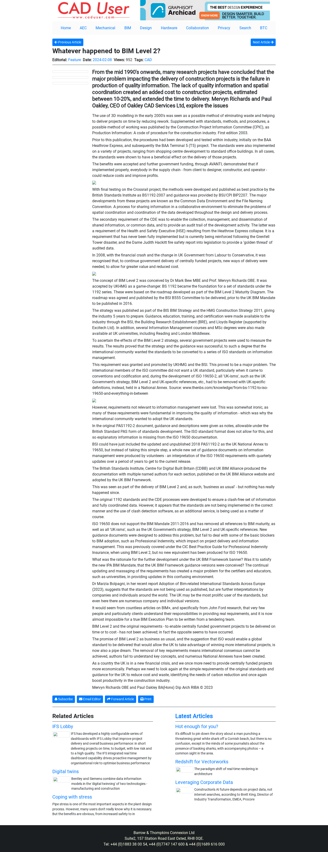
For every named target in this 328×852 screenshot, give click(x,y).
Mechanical (105, 28)
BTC (263, 28)
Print (148, 699)
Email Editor (91, 699)
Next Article (262, 42)
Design (146, 28)
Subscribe (65, 699)
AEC (83, 28)
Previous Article (69, 42)
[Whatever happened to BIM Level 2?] (70, 71)
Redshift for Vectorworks (201, 762)
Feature (74, 60)
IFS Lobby (62, 726)
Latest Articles (194, 716)
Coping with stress (72, 797)
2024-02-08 (102, 60)
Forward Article (122, 699)
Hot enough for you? (196, 726)
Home (66, 28)
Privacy (224, 28)
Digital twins (65, 771)
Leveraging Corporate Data (204, 782)
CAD (148, 60)
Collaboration (197, 28)
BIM (127, 28)
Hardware (169, 28)
